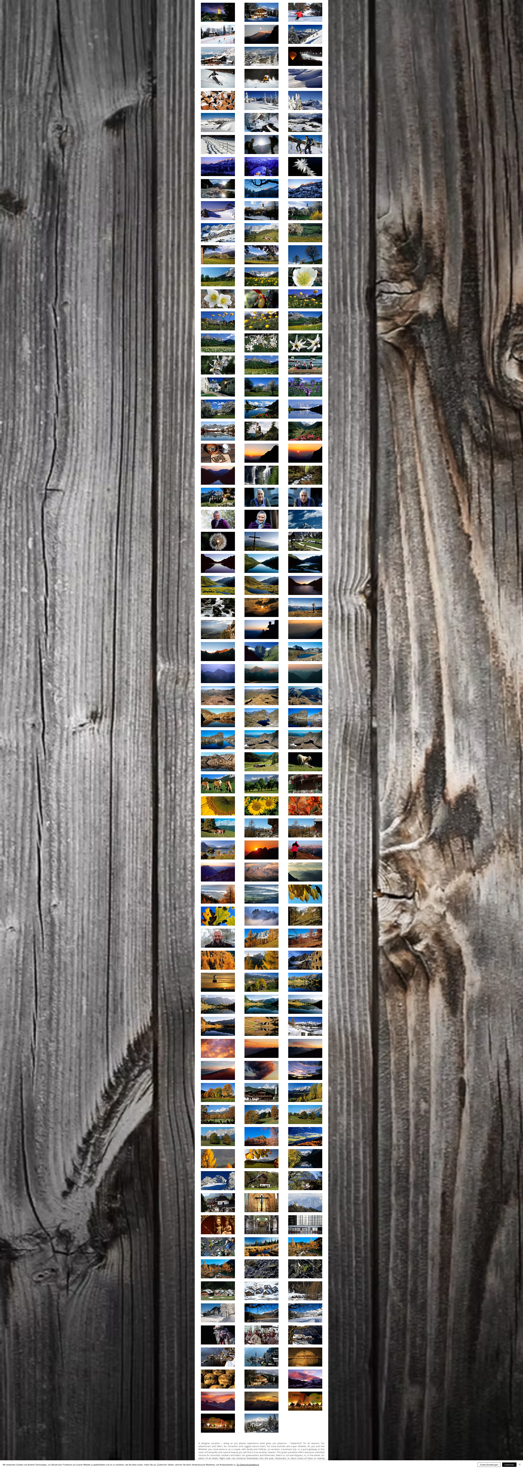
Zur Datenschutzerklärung (248, 1464)
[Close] (519, 1464)
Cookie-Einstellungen (489, 1464)
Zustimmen (509, 1464)
